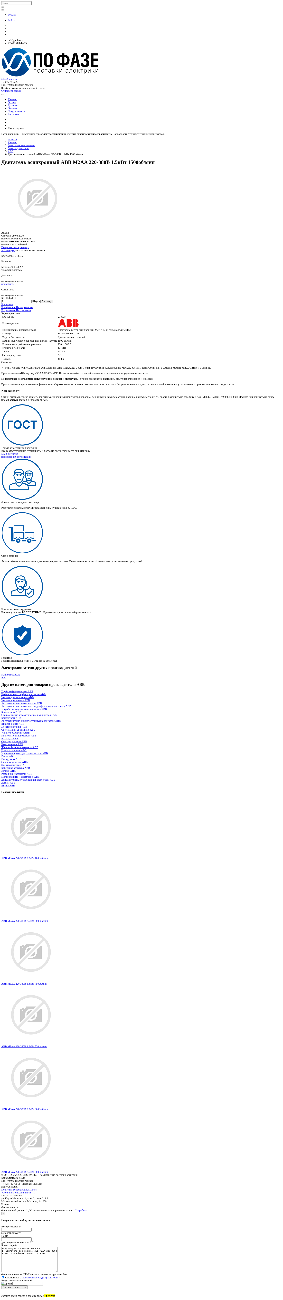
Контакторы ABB (11, 712)
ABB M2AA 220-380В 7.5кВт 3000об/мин (24, 921)
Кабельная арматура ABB (15, 768)
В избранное (8, 307)
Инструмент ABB (11, 759)
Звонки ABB (8, 770)
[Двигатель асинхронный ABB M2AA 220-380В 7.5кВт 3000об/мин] (31, 918)
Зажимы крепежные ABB (15, 700)
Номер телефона (11, 1226)
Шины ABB (8, 785)
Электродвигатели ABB (14, 765)
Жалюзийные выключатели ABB (19, 747)
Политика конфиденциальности (19, 1189)
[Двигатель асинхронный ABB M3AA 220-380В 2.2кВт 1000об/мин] (31, 855)
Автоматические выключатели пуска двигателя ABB (31, 720)
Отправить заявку (11, 90)
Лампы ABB (8, 782)
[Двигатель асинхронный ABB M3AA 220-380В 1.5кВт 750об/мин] (31, 980)
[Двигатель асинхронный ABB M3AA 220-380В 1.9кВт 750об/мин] (31, 1043)
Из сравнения (23, 310)
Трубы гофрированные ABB (17, 691)
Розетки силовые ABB (14, 750)
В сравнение (8, 310)
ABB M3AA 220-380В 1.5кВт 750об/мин (24, 983)
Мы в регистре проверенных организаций (16, 455)
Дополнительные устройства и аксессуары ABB (28, 779)
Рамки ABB (8, 756)
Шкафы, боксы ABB (12, 723)
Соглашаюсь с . (32, 1277)
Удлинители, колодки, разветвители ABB (24, 753)
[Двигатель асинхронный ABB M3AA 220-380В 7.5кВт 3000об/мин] (31, 1169)
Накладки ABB (10, 738)
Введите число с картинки (16, 1280)
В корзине (7, 304)
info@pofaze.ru (9, 79)
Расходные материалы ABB (16, 773)
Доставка (13, 105)
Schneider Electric (10, 674)
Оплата (12, 102)
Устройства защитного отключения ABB (24, 709)
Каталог (12, 99)
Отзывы (12, 108)
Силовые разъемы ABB (14, 762)
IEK (3, 677)
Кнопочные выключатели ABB (18, 735)
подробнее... (8, 284)
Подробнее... (82, 1210)
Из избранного (24, 307)
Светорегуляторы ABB (14, 741)
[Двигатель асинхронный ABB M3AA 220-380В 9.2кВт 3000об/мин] (31, 1106)
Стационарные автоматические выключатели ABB (29, 715)
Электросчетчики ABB (14, 726)
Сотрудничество (17, 111)
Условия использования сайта (18, 1192)
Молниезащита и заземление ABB (20, 776)
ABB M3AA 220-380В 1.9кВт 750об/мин (24, 1046)
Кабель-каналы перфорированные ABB (23, 694)
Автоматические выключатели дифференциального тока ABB (36, 706)
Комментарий (9, 1245)
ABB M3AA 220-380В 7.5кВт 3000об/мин (24, 1172)
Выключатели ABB (12, 744)
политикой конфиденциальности (40, 1277)
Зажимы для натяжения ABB (17, 697)
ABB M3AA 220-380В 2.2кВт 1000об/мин (24, 858)
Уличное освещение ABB (15, 732)
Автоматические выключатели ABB (21, 703)
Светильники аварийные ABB (18, 729)
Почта (4, 1235)
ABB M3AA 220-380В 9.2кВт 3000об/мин (24, 1109)
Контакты (13, 114)
